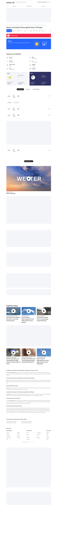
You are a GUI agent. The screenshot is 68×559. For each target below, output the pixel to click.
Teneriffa (18, 436)
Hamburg (28, 437)
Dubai (47, 434)
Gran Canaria (8, 436)
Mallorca (7, 432)
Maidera (18, 432)
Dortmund (38, 434)
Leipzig (28, 439)
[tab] (20, 89)
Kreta (7, 439)
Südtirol (18, 434)
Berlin (27, 432)
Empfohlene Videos (12, 305)
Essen (38, 436)
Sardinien (18, 437)
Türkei (47, 436)
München (28, 434)
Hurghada (8, 434)
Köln (27, 436)
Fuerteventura (8, 437)
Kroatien (47, 437)
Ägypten (47, 432)
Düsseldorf (39, 432)
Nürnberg (38, 437)
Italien (47, 439)
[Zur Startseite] (10, 2)
